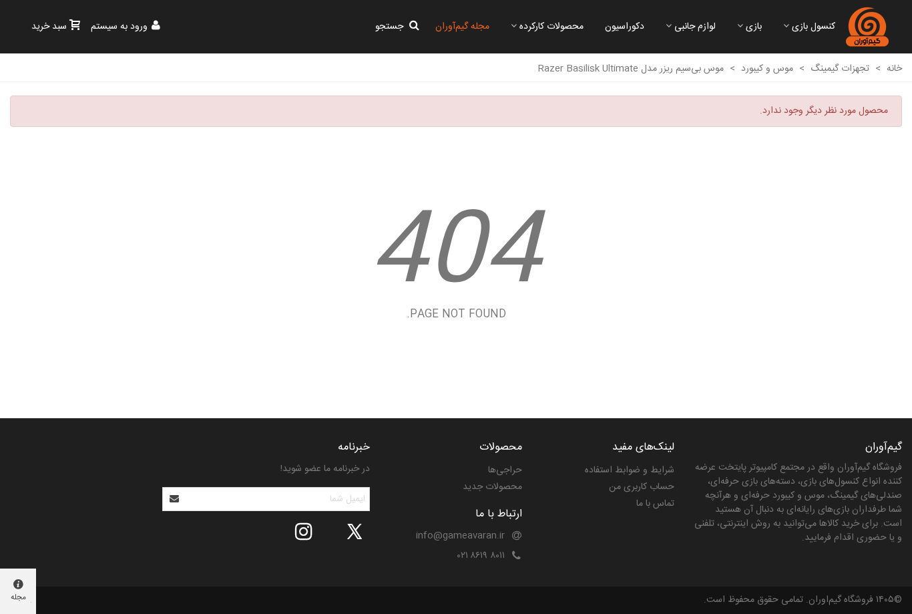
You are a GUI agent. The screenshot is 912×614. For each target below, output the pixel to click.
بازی (754, 27)
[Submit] (175, 499)
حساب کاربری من (641, 487)
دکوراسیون (624, 27)
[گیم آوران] (867, 26)
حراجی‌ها (505, 470)
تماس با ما (655, 504)
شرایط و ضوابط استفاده (629, 470)
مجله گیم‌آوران (462, 27)
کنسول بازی (813, 27)
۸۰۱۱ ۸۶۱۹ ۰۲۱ (481, 556)
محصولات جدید (492, 487)
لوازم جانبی (695, 27)
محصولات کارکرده (551, 27)
